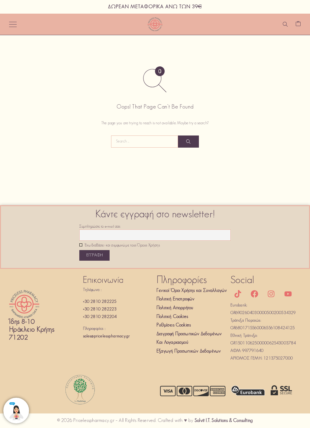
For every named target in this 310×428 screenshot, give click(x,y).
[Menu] (13, 24)
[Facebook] (254, 294)
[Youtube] (287, 294)
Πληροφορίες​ (182, 280)
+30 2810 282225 (100, 301)
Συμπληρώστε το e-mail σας (99, 227)
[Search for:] (144, 141)
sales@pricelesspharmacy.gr (106, 336)
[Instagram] (271, 294)
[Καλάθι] (298, 24)
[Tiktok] (238, 294)
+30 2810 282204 (100, 317)
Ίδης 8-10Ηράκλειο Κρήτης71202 (31, 330)
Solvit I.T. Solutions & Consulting (224, 420)
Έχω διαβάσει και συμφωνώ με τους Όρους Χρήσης (122, 245)
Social (242, 280)
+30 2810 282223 (100, 309)
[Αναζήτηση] (285, 24)
